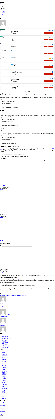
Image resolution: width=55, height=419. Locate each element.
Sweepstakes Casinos (4, 388)
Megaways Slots (4, 379)
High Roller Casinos (4, 371)
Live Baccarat (3, 376)
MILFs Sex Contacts (3, 307)
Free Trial (1, 189)
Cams (2, 13)
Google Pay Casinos (4, 370)
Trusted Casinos (2, 408)
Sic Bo (2, 387)
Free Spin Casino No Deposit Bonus (6, 346)
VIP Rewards (3, 391)
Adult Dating (3, 12)
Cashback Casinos (4, 359)
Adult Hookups (3, 351)
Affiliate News (3, 352)
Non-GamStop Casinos (4, 381)
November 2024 (4, 398)
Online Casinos (3, 382)
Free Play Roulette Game (5, 336)
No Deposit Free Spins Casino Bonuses (6, 345)
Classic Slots (3, 363)
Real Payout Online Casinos (5, 347)
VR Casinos (3, 392)
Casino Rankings (4, 360)
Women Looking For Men (3, 316)
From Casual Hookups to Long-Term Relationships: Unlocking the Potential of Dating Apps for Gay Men (13, 295)
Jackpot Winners (4, 374)
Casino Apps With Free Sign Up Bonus (6, 338)
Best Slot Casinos (4, 337)
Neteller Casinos (4, 380)
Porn (2, 14)
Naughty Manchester (2, 8)
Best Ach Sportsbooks (3, 412)
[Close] (0, 417)
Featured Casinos (4, 366)
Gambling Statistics (2, 405)
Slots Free (3, 343)
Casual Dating (3, 362)
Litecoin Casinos (4, 375)
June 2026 (3, 396)
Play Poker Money (4, 341)
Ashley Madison (2, 185)
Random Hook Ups (2, 325)
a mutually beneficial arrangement (21, 279)
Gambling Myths (4, 367)
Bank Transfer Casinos (4, 355)
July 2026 (3, 395)
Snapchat (1, 240)
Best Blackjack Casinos (4, 340)
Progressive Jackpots (4, 384)
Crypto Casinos (2, 402)
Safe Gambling (3, 385)
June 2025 (3, 397)
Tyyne (7, 25)
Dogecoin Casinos (4, 365)
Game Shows (3, 369)
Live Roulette (3, 377)
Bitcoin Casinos (4, 357)
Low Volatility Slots (4, 378)
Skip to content (2, 0)
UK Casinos (3, 390)
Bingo (2, 356)
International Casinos (4, 373)
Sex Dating (3, 386)
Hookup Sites (3, 11)
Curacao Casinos (4, 364)
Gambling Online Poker (4, 344)
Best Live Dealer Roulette (5, 342)
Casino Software (4, 361)
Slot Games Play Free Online (5, 335)
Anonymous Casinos (4, 354)
